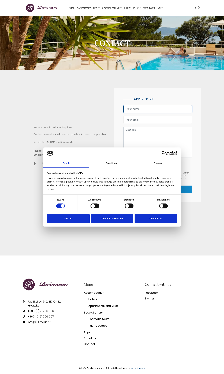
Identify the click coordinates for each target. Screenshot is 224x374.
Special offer (110, 7)
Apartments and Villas (103, 306)
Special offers (93, 312)
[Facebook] (195, 8)
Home (71, 7)
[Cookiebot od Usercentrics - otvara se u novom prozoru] (164, 153)
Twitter (149, 298)
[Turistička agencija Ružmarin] (42, 7)
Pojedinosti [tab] (112, 163)
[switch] (95, 205)
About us (90, 338)
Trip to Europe (97, 326)
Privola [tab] (66, 163)
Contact (149, 7)
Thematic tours (98, 319)
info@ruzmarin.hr (39, 322)
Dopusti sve (155, 218)
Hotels (92, 299)
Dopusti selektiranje (112, 218)
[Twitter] (199, 8)
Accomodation (87, 7)
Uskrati (68, 218)
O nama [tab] (158, 163)
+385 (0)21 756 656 (40, 311)
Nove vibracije (138, 368)
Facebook (151, 293)
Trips (127, 7)
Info (136, 7)
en (159, 7)
